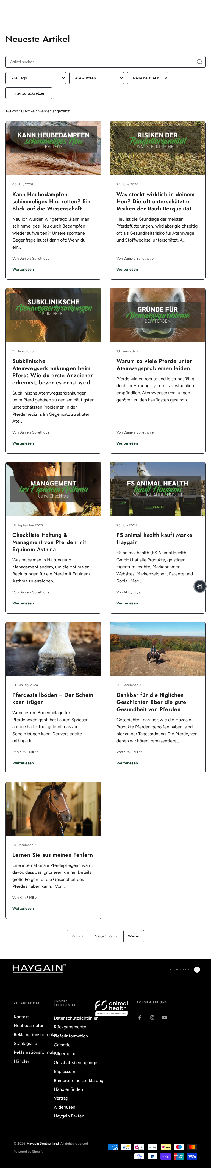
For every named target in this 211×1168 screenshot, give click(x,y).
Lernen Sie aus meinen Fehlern (52, 855)
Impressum (64, 1071)
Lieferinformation (71, 1036)
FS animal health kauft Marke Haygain (154, 538)
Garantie (62, 1044)
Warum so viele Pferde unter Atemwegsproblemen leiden (154, 364)
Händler (21, 1061)
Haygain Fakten (69, 1116)
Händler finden (68, 1089)
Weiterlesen (23, 269)
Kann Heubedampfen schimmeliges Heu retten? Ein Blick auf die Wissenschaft (51, 201)
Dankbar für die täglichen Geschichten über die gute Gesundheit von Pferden (151, 702)
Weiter (133, 936)
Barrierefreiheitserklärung (78, 1080)
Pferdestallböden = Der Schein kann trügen (52, 698)
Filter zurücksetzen (28, 93)
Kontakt (21, 1016)
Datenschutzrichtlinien (76, 1018)
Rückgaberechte (70, 1027)
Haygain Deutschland (43, 1143)
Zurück (78, 936)
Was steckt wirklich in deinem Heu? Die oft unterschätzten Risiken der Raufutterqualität (155, 201)
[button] (200, 586)
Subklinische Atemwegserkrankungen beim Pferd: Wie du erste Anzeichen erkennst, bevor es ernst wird (53, 372)
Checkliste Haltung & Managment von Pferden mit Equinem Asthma (49, 542)
